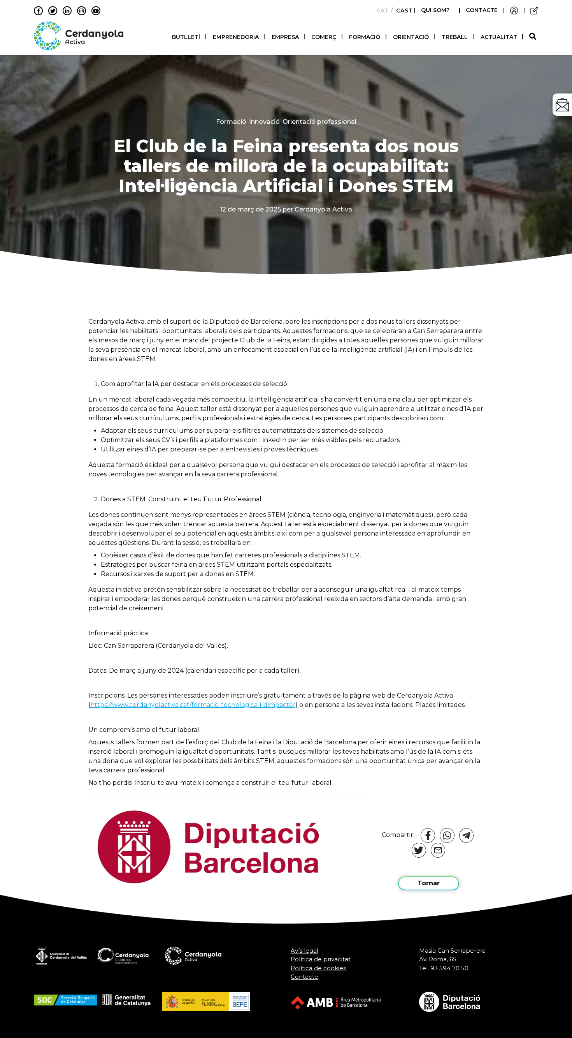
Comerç (323, 37)
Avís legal (304, 950)
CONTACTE (482, 10)
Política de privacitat (321, 959)
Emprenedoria (236, 37)
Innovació (264, 121)
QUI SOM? (435, 10)
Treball (455, 37)
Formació (364, 37)
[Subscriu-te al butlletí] (562, 104)
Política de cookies (318, 968)
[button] (533, 37)
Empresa (285, 37)
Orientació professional (319, 121)
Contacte (304, 976)
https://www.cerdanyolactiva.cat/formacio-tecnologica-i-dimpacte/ (192, 704)
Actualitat (499, 37)
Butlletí (186, 37)
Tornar (429, 883)
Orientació (411, 37)
